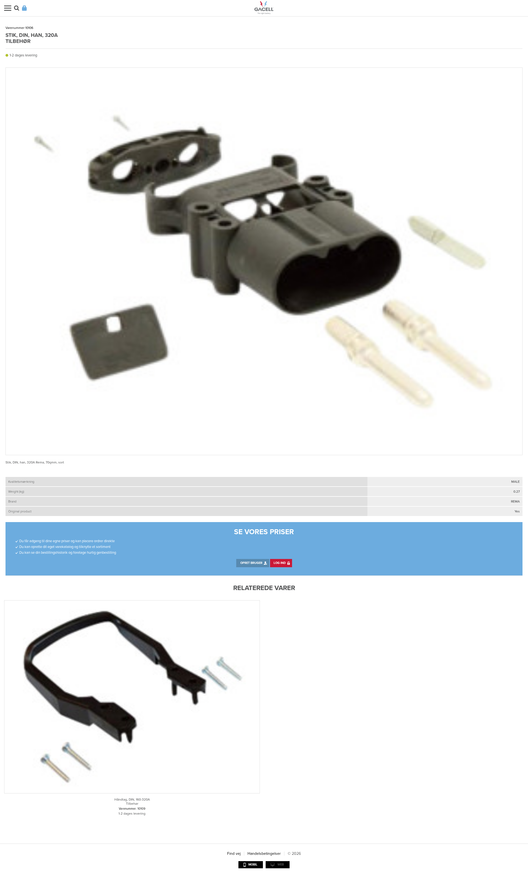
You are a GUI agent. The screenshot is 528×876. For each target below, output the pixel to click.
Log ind (280, 563)
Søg (16, 8)
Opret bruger (251, 563)
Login (24, 8)
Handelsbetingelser (264, 853)
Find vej (234, 853)
